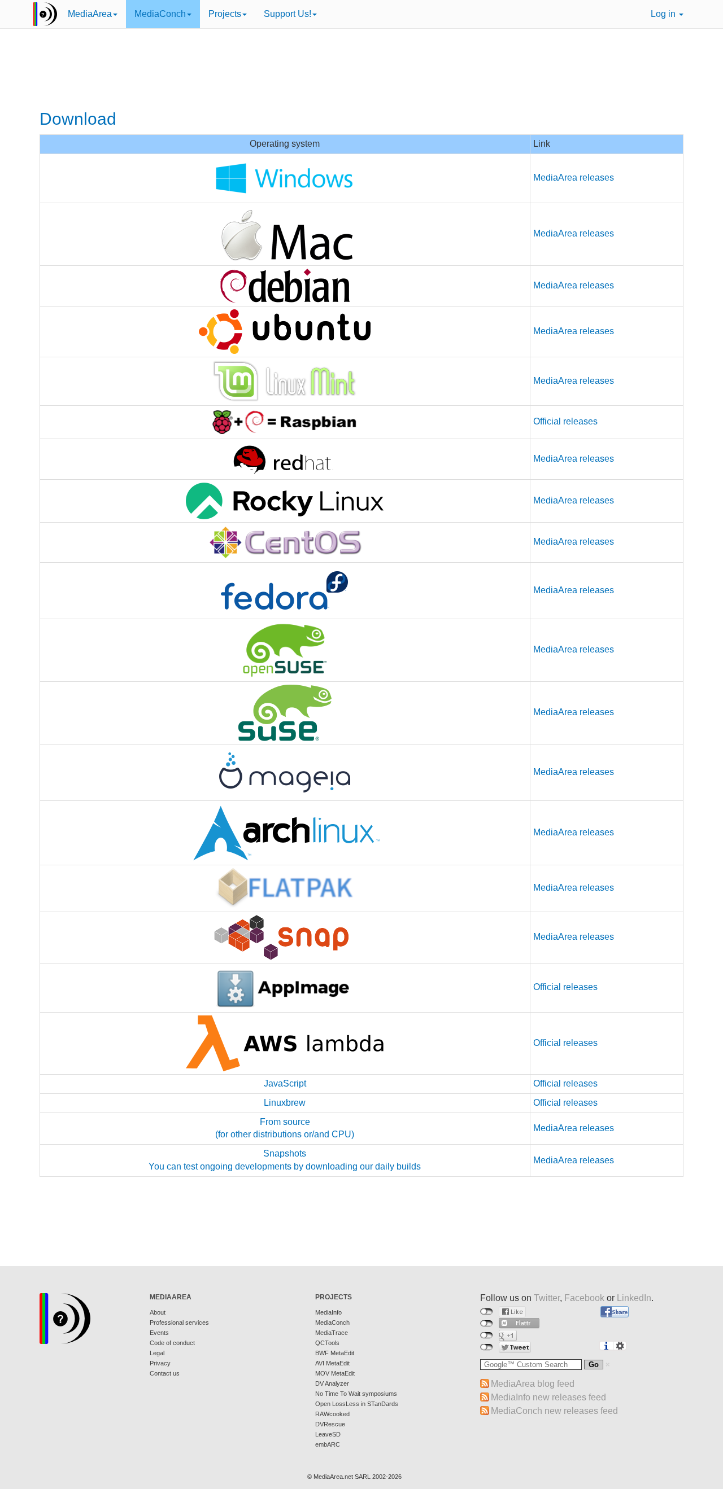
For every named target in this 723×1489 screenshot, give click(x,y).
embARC (327, 1444)
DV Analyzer (332, 1383)
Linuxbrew (285, 1102)
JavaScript (285, 1083)
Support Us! (287, 14)
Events (159, 1332)
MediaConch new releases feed (554, 1411)
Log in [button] (664, 14)
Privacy (160, 1363)
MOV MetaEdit (335, 1373)
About (157, 1312)
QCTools (327, 1342)
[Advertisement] (361, 70)
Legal (157, 1353)
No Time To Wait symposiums (356, 1393)
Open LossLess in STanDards (356, 1403)
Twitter (547, 1298)
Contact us (165, 1373)
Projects (224, 14)
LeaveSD (328, 1434)
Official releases (565, 421)
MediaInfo (328, 1312)
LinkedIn (634, 1298)
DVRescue (330, 1424)
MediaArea (90, 14)
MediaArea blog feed (532, 1384)
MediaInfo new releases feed (548, 1397)
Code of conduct (172, 1342)
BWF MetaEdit (334, 1353)
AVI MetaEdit (332, 1363)
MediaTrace (331, 1332)
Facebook (584, 1298)
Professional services (179, 1322)
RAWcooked (332, 1414)
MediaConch (160, 14)
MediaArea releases (573, 177)
